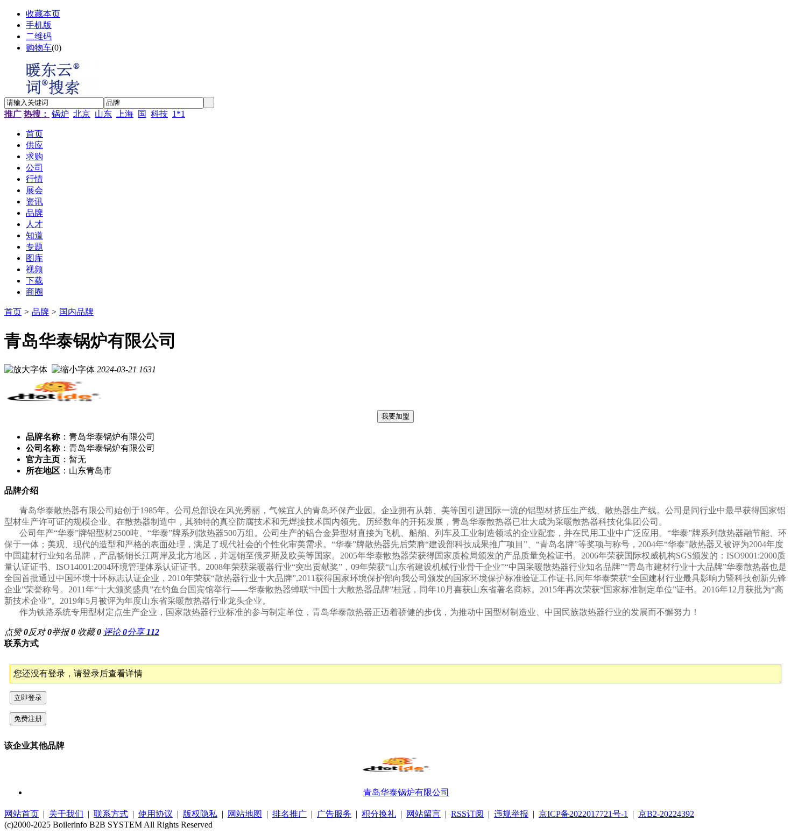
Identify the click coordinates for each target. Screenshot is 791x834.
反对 (40, 632)
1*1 (178, 113)
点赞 (16, 632)
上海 (124, 113)
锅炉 (60, 113)
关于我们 (66, 813)
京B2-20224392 (666, 813)
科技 (159, 113)
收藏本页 (43, 13)
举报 (63, 632)
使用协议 (155, 813)
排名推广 (289, 813)
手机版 (39, 25)
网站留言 (423, 813)
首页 (13, 311)
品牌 (40, 311)
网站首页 (21, 813)
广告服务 (334, 813)
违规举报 (511, 813)
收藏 (89, 632)
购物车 (39, 47)
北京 (81, 113)
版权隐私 (200, 813)
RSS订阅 (467, 813)
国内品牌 (76, 311)
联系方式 (111, 813)
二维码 (39, 36)
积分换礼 (379, 813)
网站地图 (245, 813)
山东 (103, 113)
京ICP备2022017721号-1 (583, 813)
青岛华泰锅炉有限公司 (406, 792)
